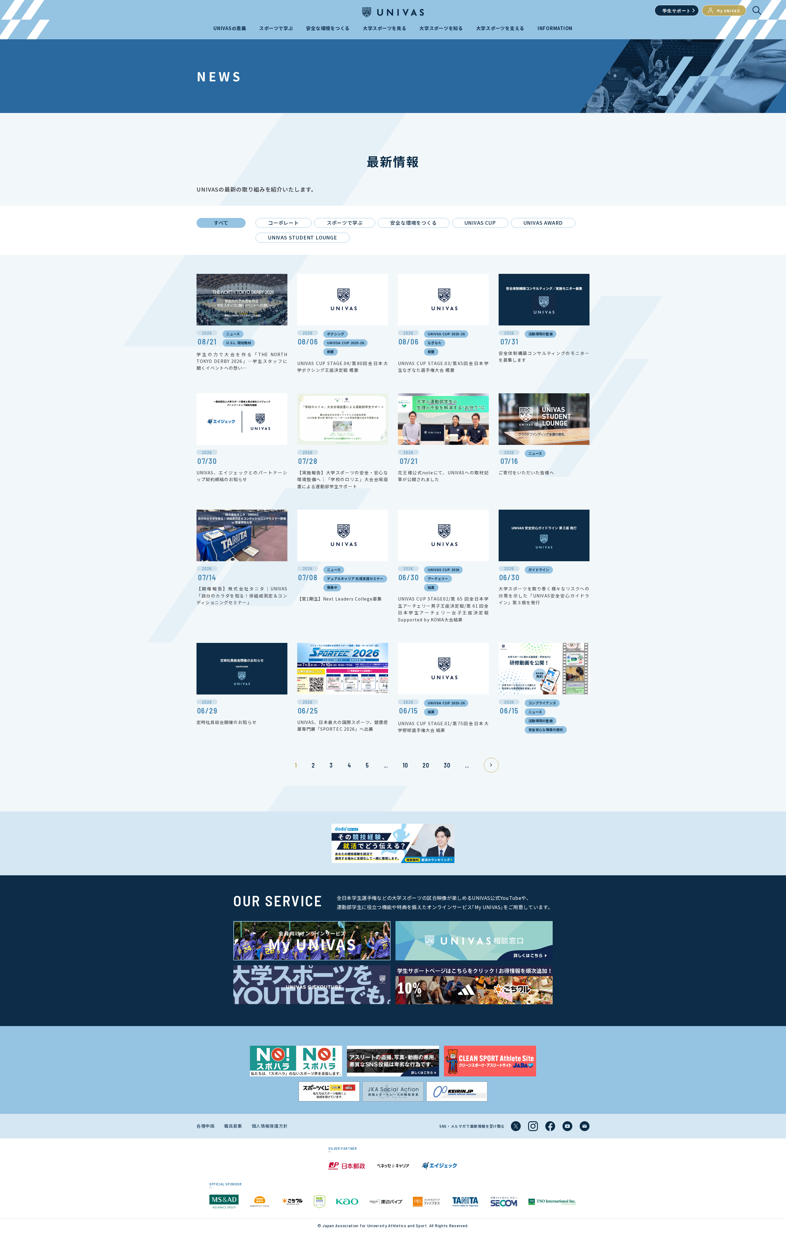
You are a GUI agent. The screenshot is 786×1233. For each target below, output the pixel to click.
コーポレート (283, 222)
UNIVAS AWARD (543, 222)
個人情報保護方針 (270, 1126)
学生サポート (677, 10)
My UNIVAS (728, 10)
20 (425, 765)
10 (405, 765)
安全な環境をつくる (413, 222)
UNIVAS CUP (480, 222)
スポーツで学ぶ (345, 222)
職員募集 (233, 1126)
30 (447, 765)
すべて (221, 222)
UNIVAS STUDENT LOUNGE (302, 237)
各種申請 (205, 1126)
